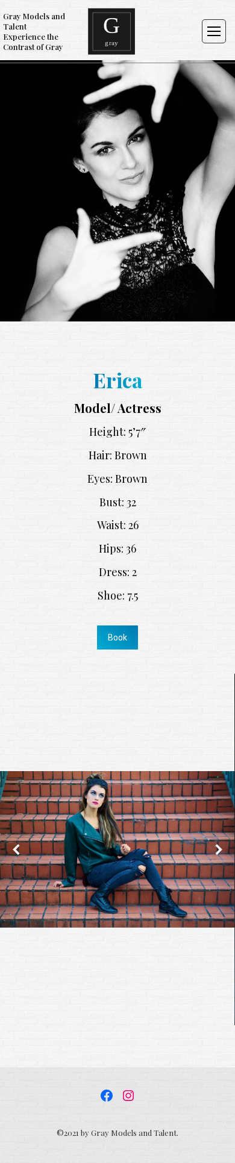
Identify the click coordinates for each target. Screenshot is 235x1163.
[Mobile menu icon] (214, 31)
